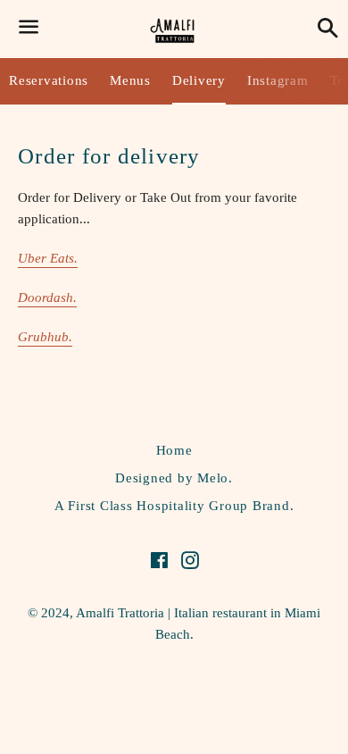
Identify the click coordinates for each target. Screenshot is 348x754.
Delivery (199, 80)
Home (174, 450)
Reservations (48, 80)
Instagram (278, 80)
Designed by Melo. (174, 478)
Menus (130, 80)
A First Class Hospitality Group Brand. (174, 505)
